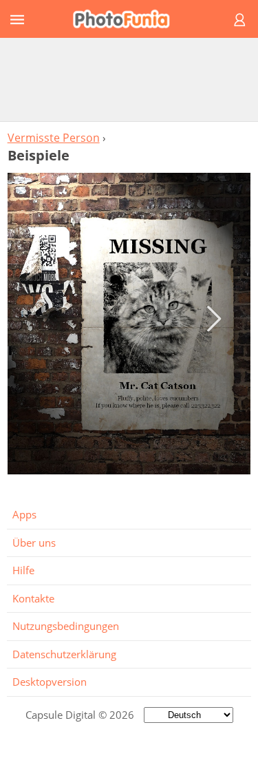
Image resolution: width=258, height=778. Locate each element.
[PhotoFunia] (126, 19)
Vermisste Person (54, 137)
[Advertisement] (129, 79)
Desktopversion (49, 681)
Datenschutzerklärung (64, 654)
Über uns (34, 542)
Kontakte (33, 598)
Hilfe (23, 570)
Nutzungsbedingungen (65, 626)
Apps (24, 514)
